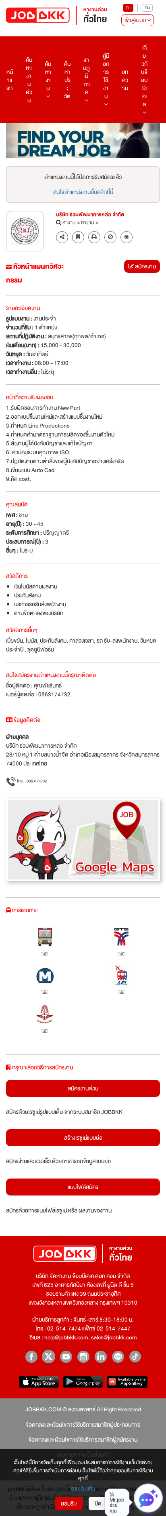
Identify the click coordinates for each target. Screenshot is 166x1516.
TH (128, 7)
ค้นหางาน (48, 76)
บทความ (125, 80)
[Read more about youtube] (66, 1356)
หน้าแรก (9, 80)
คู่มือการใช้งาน (106, 76)
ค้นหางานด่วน (29, 80)
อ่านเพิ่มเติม (83, 1489)
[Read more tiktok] (135, 1356)
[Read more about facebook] (31, 1356)
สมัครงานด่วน (83, 1088)
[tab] (126, 237)
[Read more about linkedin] (100, 1356)
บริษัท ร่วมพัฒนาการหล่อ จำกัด (90, 215)
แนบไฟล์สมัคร (83, 1187)
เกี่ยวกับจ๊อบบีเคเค (144, 76)
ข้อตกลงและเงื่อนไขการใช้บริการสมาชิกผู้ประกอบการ (83, 1424)
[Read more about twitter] (48, 1356)
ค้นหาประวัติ (67, 80)
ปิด (98, 1503)
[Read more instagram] (83, 1356)
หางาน (69, 223)
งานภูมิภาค (86, 76)
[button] (126, 237)
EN (147, 7)
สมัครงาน (145, 266)
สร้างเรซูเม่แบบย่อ (83, 1138)
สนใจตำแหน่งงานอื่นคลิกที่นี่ (83, 192)
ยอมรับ (69, 1503)
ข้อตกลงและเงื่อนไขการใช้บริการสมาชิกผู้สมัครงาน (83, 1439)
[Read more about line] (117, 1356)
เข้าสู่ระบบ (135, 20)
